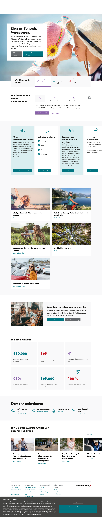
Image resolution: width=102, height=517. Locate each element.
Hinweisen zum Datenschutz (34, 514)
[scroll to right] (81, 91)
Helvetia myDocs (29, 496)
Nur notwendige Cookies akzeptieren (78, 507)
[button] (16, 54)
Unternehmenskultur (15, 492)
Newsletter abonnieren (30, 487)
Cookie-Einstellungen (78, 503)
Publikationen (57, 491)
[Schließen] (99, 506)
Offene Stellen (14, 487)
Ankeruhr (42, 494)
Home (55, 489)
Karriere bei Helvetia (16, 489)
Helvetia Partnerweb (30, 489)
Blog (41, 489)
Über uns (42, 487)
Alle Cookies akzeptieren (78, 511)
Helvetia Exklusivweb (30, 492)
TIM (26, 494)
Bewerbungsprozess (15, 494)
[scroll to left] (78, 91)
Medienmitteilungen (44, 492)
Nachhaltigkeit (57, 494)
